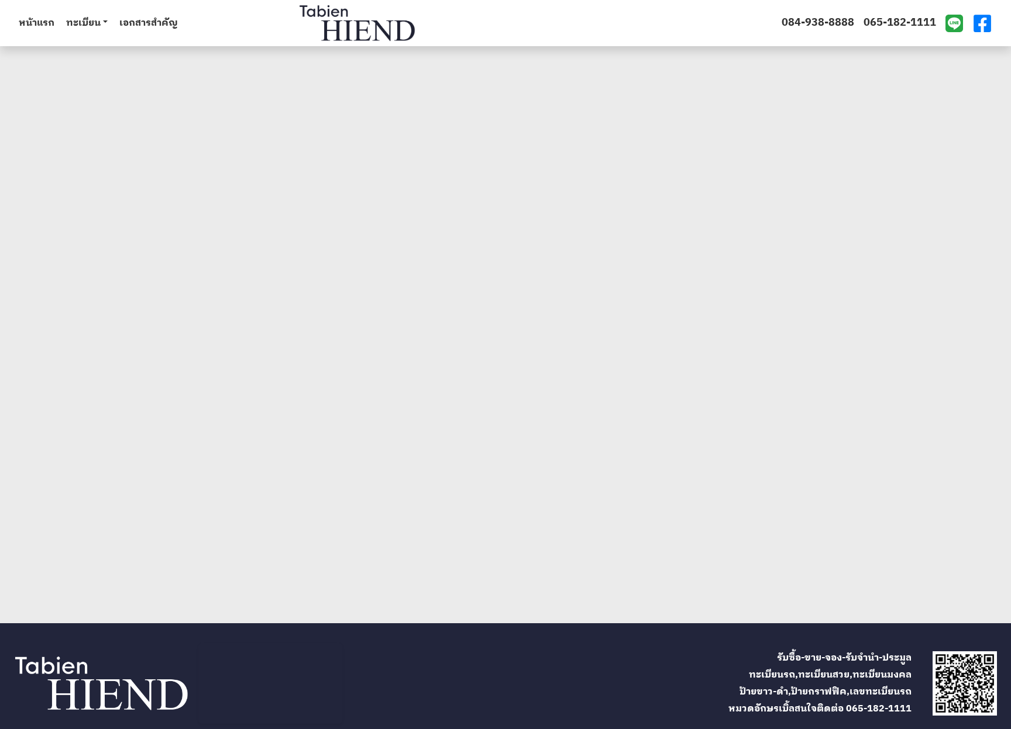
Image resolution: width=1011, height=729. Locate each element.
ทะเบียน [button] (83, 23)
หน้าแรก (36, 23)
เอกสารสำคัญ (148, 23)
